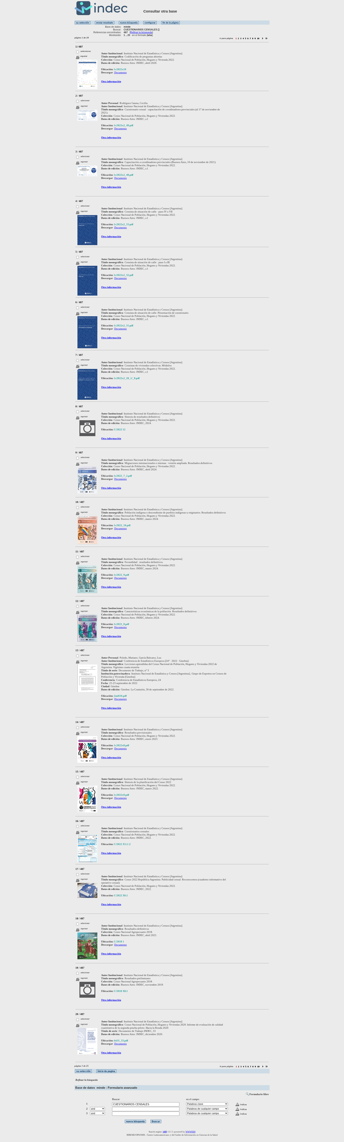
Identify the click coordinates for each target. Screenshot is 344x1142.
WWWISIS (190, 1131)
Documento (120, 72)
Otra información (111, 81)
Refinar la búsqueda (141, 32)
